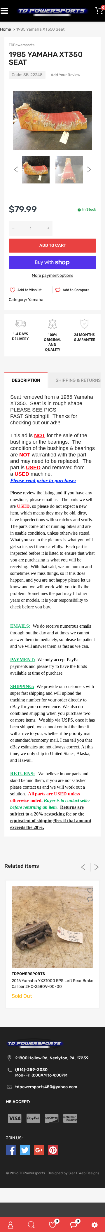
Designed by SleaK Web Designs (73, 1173)
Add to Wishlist (30, 290)
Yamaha (35, 299)
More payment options (52, 275)
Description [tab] (26, 380)
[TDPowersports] (52, 10)
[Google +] (39, 1149)
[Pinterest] (53, 1149)
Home (5, 29)
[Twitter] (25, 1149)
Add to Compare (76, 290)
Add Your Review (65, 75)
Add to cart (52, 245)
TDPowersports (21, 45)
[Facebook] (11, 1149)
